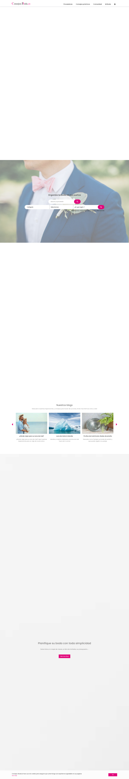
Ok (113, 775)
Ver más (14, 775)
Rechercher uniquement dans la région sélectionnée (88, 211)
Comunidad (97, 4)
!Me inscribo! (64, 656)
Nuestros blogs (64, 405)
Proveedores (68, 4)
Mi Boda (108, 4)
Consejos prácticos (83, 4)
